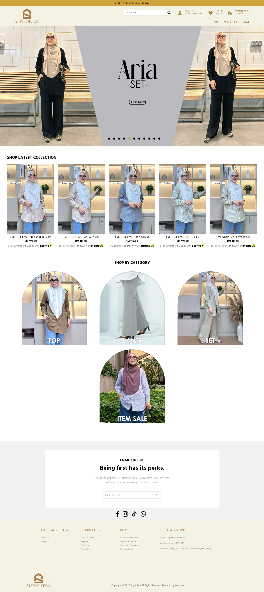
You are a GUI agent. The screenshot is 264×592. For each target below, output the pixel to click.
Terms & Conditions (129, 545)
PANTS (227, 22)
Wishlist (219, 12)
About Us (44, 538)
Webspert (180, 585)
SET (236, 22)
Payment (85, 541)
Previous (11, 95)
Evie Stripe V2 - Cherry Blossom (30, 237)
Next (253, 95)
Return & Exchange (129, 538)
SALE (247, 22)
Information (91, 530)
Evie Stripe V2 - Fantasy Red (81, 237)
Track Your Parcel (128, 541)
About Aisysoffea (54, 530)
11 (159, 138)
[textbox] (147, 12)
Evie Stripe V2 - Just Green (182, 237)
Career (43, 541)
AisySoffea (136, 585)
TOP (216, 22)
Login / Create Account (194, 12)
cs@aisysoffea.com (176, 537)
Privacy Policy (126, 549)
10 (154, 138)
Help (123, 530)
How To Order (87, 538)
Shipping (85, 545)
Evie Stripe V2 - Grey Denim (132, 237)
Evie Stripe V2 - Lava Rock (233, 237)
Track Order (86, 549)
